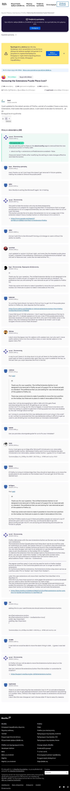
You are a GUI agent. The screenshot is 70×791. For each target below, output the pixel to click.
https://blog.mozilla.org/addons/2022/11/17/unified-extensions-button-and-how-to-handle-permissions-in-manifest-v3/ (38, 591)
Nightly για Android (8, 761)
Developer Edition (7, 748)
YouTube (64, 787)
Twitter (4, 734)
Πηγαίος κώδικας (7, 730)
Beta (3, 751)
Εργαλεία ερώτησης (7, 35)
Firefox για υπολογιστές (46, 730)
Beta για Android (7, 755)
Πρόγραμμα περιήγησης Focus (48, 740)
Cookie (38, 785)
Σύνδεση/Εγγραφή (62, 4)
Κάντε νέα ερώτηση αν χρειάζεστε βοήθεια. (37, 70)
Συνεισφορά (51, 5)
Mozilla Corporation (17, 771)
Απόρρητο (29, 785)
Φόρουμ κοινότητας (30, 4)
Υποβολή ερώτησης (40, 4)
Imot (9, 100)
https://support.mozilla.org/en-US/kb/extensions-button (31, 674)
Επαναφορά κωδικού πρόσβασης (49, 755)
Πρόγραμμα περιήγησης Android (49, 734)
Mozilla (6, 718)
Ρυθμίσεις (13, 90)
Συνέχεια (35, 28)
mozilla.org (5, 785)
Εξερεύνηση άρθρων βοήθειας (18, 4)
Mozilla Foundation (21, 769)
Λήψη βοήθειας (42, 761)
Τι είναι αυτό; (42, 751)
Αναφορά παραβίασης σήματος (13, 727)
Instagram (68, 787)
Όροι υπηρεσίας (18, 785)
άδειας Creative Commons (11, 780)
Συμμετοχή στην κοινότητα (11, 737)
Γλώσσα (47, 769)
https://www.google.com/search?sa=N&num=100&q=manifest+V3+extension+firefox (29, 219)
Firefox (24, 13)
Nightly (4, 758)
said (13, 376)
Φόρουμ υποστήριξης (13, 13)
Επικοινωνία (5, 788)
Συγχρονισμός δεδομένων (46, 758)
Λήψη (39, 727)
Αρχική (3, 13)
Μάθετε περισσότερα (52, 53)
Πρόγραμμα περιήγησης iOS (47, 737)
